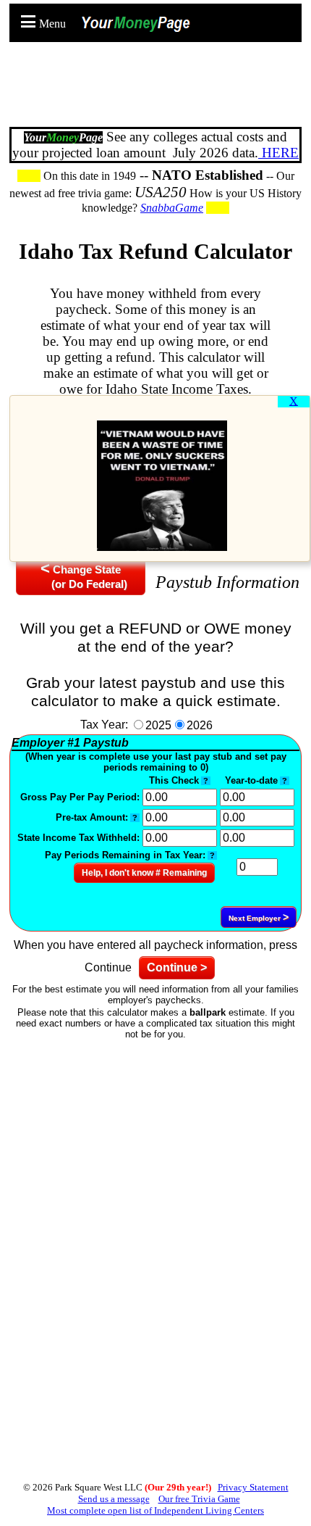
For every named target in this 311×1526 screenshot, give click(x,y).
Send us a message (114, 1498)
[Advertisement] (159, 87)
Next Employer (259, 917)
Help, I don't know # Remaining (144, 873)
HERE (278, 152)
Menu (52, 23)
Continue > (177, 967)
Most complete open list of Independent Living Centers (155, 1510)
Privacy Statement (253, 1487)
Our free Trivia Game (199, 1498)
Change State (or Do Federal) (80, 574)
